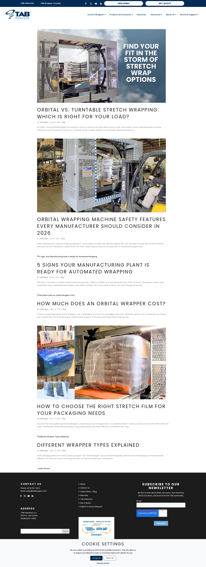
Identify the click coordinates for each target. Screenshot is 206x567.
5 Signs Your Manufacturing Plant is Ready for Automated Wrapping (93, 268)
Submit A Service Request (91, 506)
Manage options (103, 563)
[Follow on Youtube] (96, 4)
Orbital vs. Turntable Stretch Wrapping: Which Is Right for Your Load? (98, 113)
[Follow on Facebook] (86, 4)
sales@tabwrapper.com (36, 491)
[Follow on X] (91, 4)
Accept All (96, 558)
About (82, 484)
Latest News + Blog (88, 491)
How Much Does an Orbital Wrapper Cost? (101, 303)
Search (65, 531)
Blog (63, 122)
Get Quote (165, 3)
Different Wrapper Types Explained (88, 445)
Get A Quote (85, 503)
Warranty (84, 495)
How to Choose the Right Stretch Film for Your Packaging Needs (101, 410)
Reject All (109, 558)
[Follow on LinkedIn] (101, 4)
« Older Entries (43, 468)
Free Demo (123, 3)
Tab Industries (86, 499)
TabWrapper (44, 122)
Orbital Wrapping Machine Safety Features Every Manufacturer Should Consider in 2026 (101, 226)
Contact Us (85, 488)
